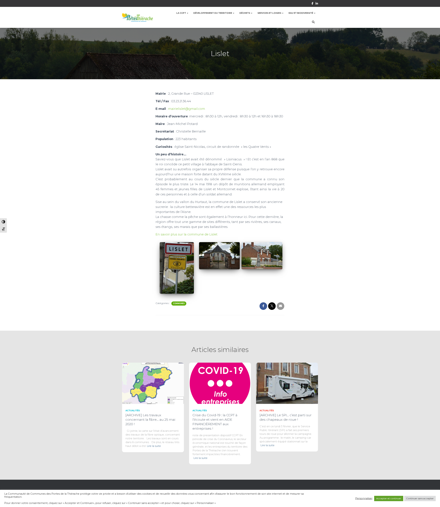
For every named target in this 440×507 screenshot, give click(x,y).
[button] (187, 13)
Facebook (312, 4)
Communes (179, 303)
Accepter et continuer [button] (388, 498)
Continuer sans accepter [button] (420, 498)
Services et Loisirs (269, 13)
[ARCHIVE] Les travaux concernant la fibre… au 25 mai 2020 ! (150, 419)
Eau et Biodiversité (301, 13)
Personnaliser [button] (363, 498)
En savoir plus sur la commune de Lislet (186, 234)
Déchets (245, 13)
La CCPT (181, 13)
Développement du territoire (213, 13)
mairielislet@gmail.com (186, 109)
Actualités (132, 410)
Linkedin (317, 4)
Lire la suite (154, 446)
